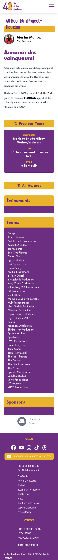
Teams (12, 222)
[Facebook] (13, 447)
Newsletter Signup (35, 421)
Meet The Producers (27, 480)
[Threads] (44, 447)
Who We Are (23, 476)
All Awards (31, 185)
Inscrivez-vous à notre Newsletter (32, 456)
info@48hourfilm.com (28, 544)
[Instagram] (29, 447)
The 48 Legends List (28, 466)
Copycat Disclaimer (27, 507)
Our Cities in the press (28, 503)
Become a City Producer (29, 489)
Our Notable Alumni (28, 470)
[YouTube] (21, 447)
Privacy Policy (24, 512)
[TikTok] (36, 447)
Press (20, 498)
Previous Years (31, 123)
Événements (18, 200)
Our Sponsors (24, 494)
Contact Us (23, 485)
